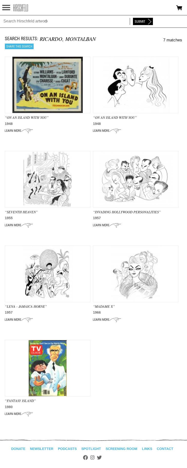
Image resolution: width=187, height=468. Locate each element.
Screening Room (121, 449)
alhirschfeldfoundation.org (20, 7)
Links (147, 449)
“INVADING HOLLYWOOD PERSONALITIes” (127, 212)
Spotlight (91, 449)
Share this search (19, 46)
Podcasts (67, 449)
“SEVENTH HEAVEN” (21, 212)
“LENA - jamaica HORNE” (26, 306)
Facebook (85, 457)
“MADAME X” (104, 306)
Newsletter (41, 449)
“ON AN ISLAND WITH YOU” (27, 117)
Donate (18, 449)
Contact (165, 449)
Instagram (92, 457)
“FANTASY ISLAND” (20, 400)
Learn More (19, 130)
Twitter (99, 457)
